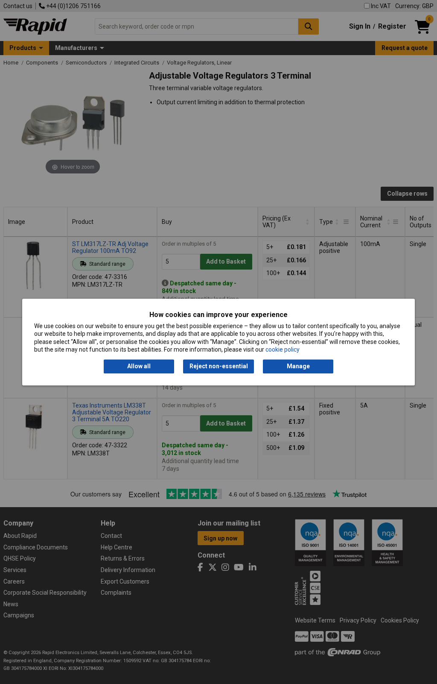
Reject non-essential (218, 366)
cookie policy (282, 349)
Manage (298, 366)
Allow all (139, 366)
